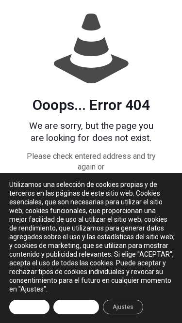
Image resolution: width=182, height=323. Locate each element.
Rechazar (76, 307)
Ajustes (123, 307)
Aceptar (29, 307)
